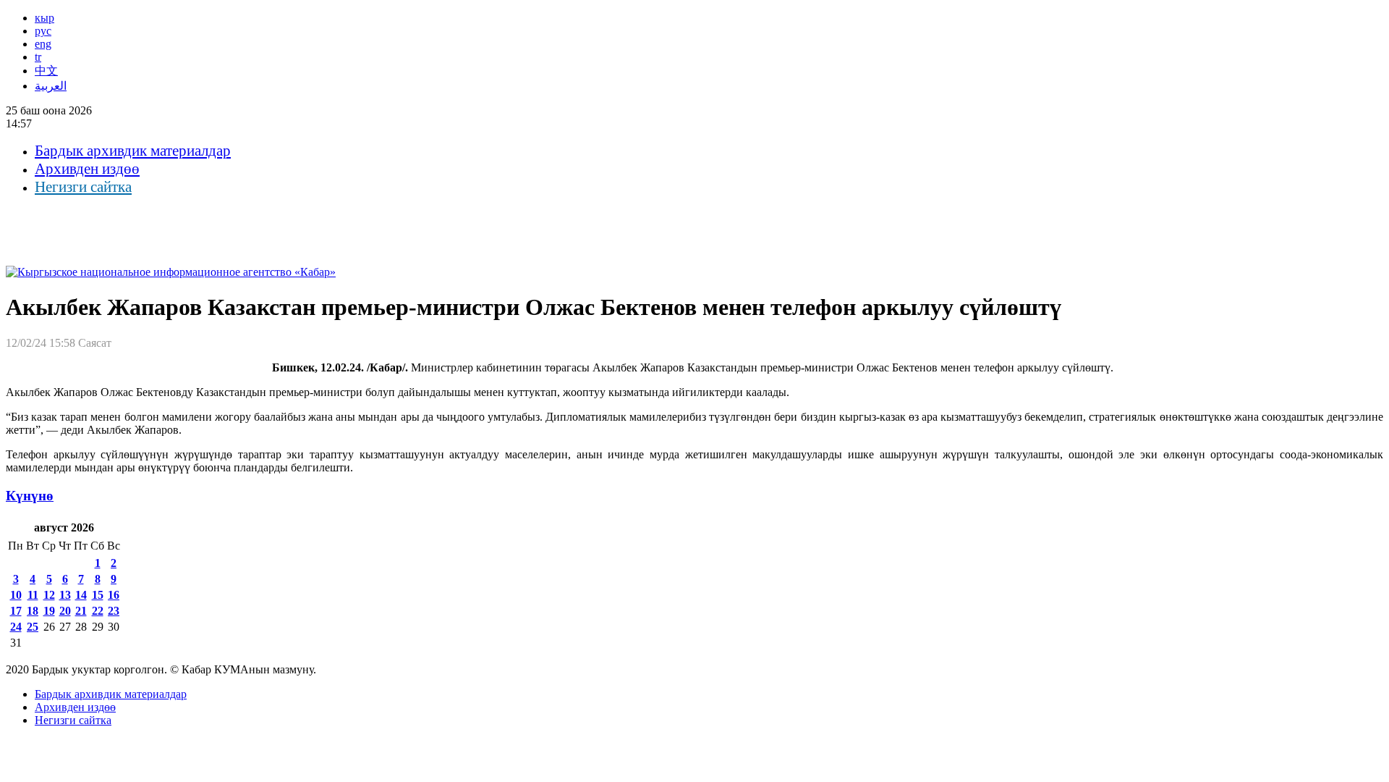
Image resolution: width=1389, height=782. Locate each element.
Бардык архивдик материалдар (133, 150)
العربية (51, 86)
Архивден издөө (87, 168)
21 (81, 611)
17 (16, 611)
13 (65, 595)
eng (43, 44)
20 (65, 611)
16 (113, 595)
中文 (46, 70)
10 (16, 595)
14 (81, 595)
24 (16, 627)
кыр (44, 18)
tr (38, 57)
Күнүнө (30, 495)
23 (113, 611)
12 (49, 595)
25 (32, 627)
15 (97, 595)
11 (32, 595)
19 (49, 611)
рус (43, 31)
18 (32, 611)
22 (97, 611)
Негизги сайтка (83, 187)
